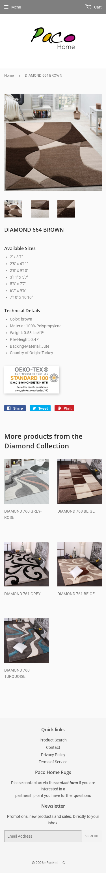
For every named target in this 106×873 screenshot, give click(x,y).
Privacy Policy (53, 754)
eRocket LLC (54, 863)
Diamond (19, 445)
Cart (97, 7)
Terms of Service (53, 762)
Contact (53, 747)
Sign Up (91, 836)
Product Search (53, 740)
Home (9, 75)
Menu (16, 7)
